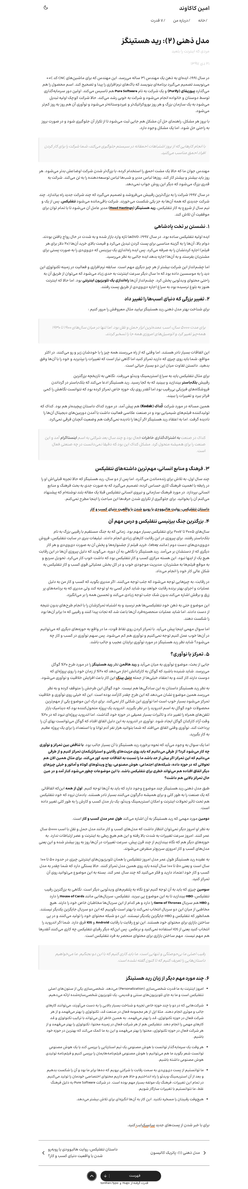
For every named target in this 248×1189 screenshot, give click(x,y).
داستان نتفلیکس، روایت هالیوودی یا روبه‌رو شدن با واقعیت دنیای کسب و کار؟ (83, 1153)
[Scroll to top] (92, 1176)
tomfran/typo (109, 1183)
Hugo (126, 1183)
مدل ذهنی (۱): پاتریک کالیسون (175, 1153)
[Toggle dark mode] (46, 9)
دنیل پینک (124, 678)
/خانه (203, 21)
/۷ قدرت (158, 21)
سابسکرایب (145, 1125)
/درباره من (181, 21)
